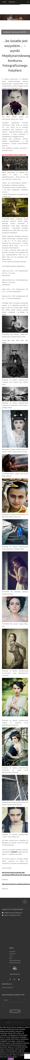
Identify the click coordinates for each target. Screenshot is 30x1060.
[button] (28, 2)
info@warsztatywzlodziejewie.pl (13, 912)
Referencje (12, 953)
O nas (11, 956)
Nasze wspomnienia (14, 960)
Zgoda (11, 1058)
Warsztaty (12, 951)
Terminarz (11, 2)
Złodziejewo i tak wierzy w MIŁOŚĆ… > (16, 32)
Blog (10, 958)
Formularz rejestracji (7, 987)
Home (4, 2)
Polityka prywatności (15, 962)
